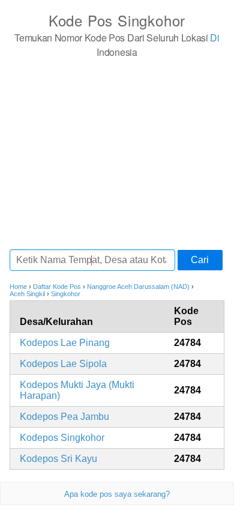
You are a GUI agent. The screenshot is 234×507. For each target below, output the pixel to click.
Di (214, 37)
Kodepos (65, 343)
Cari (200, 260)
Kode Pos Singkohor (117, 20)
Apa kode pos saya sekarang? (117, 494)
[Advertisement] (117, 153)
